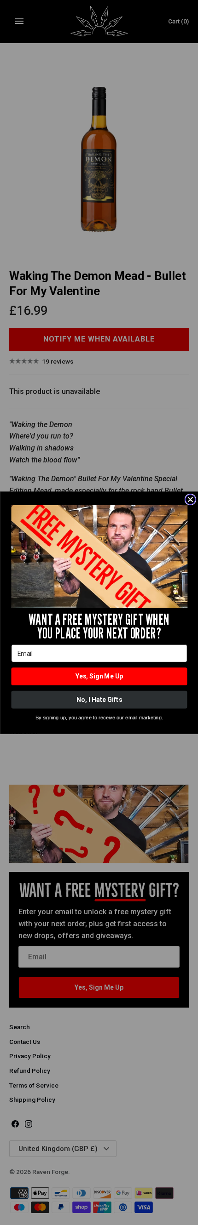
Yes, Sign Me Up (99, 676)
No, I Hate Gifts (99, 699)
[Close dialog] (190, 499)
